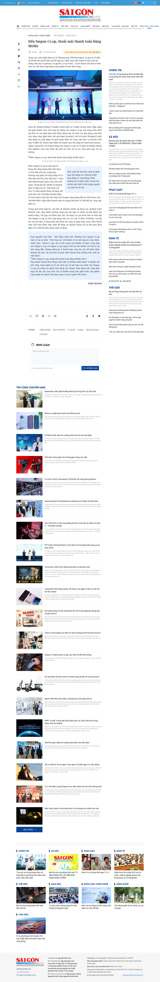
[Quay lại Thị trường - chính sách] (18, 86)
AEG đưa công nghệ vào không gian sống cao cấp (66, 457)
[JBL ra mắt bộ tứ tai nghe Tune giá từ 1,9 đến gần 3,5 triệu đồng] (29, 772)
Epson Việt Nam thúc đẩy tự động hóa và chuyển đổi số (68, 699)
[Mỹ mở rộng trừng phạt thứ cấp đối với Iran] (31, 895)
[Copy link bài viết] (18, 74)
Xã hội (35, 26)
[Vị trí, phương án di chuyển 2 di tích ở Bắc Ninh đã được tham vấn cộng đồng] (31, 925)
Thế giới (64, 26)
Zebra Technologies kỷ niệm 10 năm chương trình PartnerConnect (73, 633)
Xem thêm (28, 829)
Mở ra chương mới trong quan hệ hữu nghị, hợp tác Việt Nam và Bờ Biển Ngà (125, 129)
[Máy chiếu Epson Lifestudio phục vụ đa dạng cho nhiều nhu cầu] (29, 816)
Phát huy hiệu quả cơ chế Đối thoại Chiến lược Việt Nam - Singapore (126, 105)
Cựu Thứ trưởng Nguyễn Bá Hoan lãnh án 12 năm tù (125, 209)
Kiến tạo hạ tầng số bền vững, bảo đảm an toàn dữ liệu (96, 906)
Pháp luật (45, 26)
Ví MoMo (80, 330)
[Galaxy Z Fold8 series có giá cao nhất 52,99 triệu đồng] (29, 662)
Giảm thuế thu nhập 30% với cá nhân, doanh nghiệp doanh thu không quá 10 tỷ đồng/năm (125, 245)
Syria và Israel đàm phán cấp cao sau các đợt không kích (126, 326)
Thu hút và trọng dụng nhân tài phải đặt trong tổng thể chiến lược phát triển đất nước (126, 77)
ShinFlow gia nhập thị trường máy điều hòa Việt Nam (67, 742)
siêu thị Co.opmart (92, 330)
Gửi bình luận (91, 368)
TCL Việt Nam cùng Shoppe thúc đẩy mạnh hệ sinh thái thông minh (73, 786)
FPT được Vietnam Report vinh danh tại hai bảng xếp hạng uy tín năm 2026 (72, 546)
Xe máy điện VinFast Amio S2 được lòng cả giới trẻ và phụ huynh (72, 677)
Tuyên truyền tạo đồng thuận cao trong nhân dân (126, 112)
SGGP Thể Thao (67, 3)
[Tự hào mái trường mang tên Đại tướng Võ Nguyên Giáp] (63, 895)
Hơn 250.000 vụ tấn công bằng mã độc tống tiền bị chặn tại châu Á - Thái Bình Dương (72, 524)
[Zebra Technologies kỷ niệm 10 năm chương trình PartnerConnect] (29, 640)
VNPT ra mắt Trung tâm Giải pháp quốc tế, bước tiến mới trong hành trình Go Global (71, 721)
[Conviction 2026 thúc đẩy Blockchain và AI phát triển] (29, 574)
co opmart (71, 330)
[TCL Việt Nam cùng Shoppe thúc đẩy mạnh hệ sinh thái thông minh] (29, 794)
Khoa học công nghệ (149, 26)
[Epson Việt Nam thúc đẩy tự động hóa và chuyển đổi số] (29, 706)
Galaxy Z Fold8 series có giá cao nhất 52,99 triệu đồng (68, 655)
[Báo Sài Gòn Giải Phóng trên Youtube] (136, 3)
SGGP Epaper (105, 3)
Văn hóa (96, 26)
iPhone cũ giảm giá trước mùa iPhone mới (62, 413)
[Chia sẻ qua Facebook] (18, 49)
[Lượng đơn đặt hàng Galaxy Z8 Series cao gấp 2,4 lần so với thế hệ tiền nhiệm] (29, 596)
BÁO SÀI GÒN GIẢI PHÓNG (80, 14)
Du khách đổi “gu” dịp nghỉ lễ (120, 281)
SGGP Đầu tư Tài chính (83, 3)
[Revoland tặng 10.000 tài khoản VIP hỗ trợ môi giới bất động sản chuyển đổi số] (29, 618)
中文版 (96, 3)
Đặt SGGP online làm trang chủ (133, 975)
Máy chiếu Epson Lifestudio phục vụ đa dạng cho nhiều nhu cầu (72, 808)
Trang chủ (18, 26)
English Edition (53, 3)
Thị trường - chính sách (64, 35)
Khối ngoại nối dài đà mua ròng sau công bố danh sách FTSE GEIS (125, 260)
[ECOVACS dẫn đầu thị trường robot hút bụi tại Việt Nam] (29, 442)
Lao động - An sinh (120, 26)
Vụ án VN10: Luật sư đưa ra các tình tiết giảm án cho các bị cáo (126, 216)
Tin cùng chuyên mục (31, 387)
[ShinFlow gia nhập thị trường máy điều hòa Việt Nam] (29, 750)
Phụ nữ (134, 26)
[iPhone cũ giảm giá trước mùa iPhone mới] (29, 421)
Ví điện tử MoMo (45, 330)
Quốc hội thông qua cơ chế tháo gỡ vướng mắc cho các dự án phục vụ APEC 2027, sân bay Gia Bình (125, 273)
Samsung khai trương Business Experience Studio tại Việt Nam (71, 501)
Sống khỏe (85, 26)
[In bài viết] (18, 68)
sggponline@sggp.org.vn (27, 975)
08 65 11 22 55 (24, 972)
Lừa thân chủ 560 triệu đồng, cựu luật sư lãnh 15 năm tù (126, 223)
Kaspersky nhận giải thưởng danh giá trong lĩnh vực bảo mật (70, 391)
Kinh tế (55, 26)
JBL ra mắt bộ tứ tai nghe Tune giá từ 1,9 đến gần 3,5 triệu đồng (72, 764)
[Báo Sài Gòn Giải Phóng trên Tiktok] (139, 3)
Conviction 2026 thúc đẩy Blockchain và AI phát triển (67, 567)
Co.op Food (43, 334)
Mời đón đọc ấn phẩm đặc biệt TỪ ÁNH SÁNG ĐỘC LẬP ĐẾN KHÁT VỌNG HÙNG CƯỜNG (125, 143)
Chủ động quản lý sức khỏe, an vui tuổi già (128, 906)
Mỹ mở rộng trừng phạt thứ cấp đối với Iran (125, 292)
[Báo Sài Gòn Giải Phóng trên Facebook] (132, 3)
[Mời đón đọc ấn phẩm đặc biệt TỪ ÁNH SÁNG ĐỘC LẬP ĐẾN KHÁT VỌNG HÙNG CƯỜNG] (63, 862)
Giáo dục (74, 26)
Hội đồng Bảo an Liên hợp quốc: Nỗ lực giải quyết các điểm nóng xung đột (125, 318)
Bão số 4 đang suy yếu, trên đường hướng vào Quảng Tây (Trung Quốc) (125, 175)
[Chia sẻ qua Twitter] (18, 56)
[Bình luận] (18, 80)
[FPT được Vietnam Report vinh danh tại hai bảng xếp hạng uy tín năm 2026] (29, 552)
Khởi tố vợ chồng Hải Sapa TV (121, 194)
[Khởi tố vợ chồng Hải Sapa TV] (96, 862)
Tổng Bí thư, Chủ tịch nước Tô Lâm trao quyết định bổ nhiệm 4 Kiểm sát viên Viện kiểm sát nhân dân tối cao (126, 120)
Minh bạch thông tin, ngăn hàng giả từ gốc (125, 267)
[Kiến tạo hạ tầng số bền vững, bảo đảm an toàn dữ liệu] (96, 895)
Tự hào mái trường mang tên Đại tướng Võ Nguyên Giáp (63, 906)
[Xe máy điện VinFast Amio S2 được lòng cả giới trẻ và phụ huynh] (29, 684)
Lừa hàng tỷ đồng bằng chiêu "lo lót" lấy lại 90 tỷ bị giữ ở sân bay (125, 230)
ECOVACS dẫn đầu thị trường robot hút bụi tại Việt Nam (68, 435)
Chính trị (25, 26)
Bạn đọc (105, 26)
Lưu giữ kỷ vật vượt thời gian (120, 164)
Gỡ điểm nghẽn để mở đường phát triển (124, 169)
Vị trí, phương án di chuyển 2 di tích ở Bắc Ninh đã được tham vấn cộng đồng (30, 938)
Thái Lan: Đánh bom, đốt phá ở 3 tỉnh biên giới (126, 332)
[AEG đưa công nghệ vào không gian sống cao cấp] (29, 464)
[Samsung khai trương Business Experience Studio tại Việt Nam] (29, 508)
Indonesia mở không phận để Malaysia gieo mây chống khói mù (125, 311)
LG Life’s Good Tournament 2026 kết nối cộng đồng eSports (70, 479)
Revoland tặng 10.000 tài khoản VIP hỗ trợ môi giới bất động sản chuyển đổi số (72, 612)
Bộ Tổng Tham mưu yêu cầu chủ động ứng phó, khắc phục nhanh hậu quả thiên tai (125, 182)
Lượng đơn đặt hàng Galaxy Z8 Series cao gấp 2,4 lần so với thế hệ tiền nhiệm (72, 590)
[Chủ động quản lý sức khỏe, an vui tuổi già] (129, 895)
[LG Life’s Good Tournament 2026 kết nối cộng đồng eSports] (29, 486)
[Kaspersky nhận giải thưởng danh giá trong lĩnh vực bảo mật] (29, 399)
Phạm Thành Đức (59, 330)
